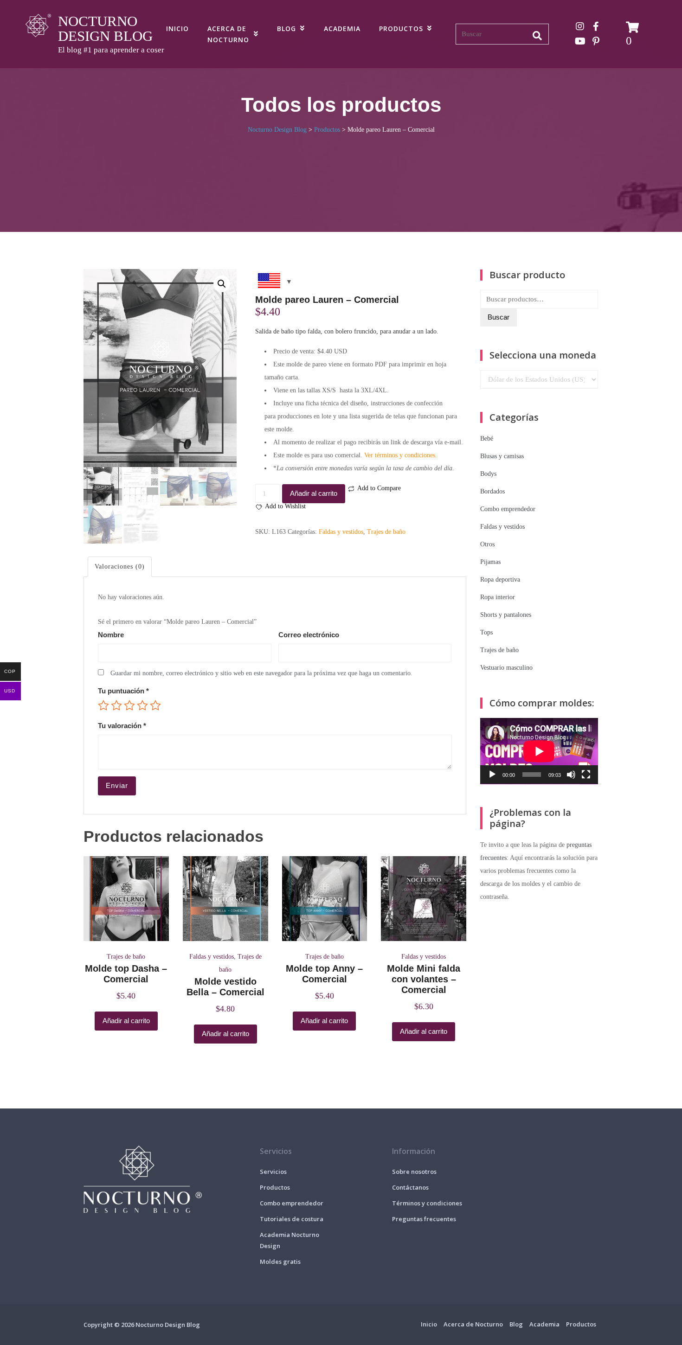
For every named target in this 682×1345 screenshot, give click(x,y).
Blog (286, 28)
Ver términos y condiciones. (400, 455)
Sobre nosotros (414, 1171)
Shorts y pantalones (505, 614)
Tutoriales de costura (291, 1219)
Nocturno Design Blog (105, 28)
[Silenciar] (571, 774)
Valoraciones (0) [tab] (120, 566)
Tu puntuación (123, 691)
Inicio (177, 28)
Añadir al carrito (313, 493)
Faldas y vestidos (341, 531)
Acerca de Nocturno (228, 34)
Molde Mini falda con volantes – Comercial (423, 979)
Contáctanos (410, 1187)
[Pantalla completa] (586, 774)
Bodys (488, 473)
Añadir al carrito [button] (126, 1021)
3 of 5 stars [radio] (129, 705)
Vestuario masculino (506, 667)
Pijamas (490, 561)
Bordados (492, 491)
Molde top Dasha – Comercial (126, 973)
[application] (539, 751)
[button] (221, 283)
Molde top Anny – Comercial (324, 973)
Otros (487, 544)
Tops (486, 632)
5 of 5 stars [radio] (155, 705)
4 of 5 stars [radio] (142, 705)
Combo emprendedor (507, 509)
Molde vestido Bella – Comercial (225, 986)
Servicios (273, 1171)
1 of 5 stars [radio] (103, 705)
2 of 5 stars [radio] (116, 705)
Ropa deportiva (500, 579)
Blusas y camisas (502, 456)
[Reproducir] (492, 774)
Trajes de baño (386, 531)
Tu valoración (122, 726)
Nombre (111, 635)
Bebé (486, 438)
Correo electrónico (308, 635)
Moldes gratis (280, 1261)
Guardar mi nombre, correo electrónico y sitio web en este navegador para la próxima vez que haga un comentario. (261, 673)
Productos (401, 28)
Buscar (498, 317)
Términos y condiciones (427, 1203)
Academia (342, 28)
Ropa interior (497, 597)
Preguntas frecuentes (424, 1219)
